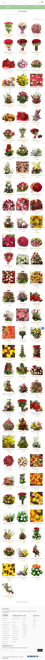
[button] (42, 334)
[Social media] (42, 331)
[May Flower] (22, 2)
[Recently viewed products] (42, 328)
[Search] (5, 2)
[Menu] (3, 2)
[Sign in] (38, 2)
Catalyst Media (5, 658)
